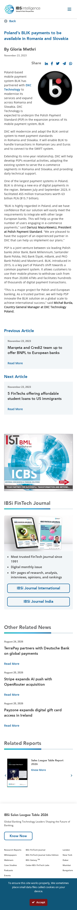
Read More (15, 363)
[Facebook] (52, 63)
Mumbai (67, 865)
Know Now (18, 836)
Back (12, 21)
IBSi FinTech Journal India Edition (42, 854)
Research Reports (12, 849)
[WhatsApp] (70, 63)
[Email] (64, 63)
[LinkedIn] (46, 63)
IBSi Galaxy (33, 860)
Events (7, 875)
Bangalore (68, 870)
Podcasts (8, 870)
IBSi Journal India (38, 601)
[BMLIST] (38, 462)
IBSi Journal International (38, 588)
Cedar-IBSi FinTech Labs (37, 865)
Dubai (65, 860)
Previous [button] (5, 776)
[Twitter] (57, 63)
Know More (38, 770)
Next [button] (71, 776)
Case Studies (10, 865)
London (66, 849)
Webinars (8, 860)
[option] (38, 776)
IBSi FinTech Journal (35, 849)
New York (67, 854)
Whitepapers (10, 854)
